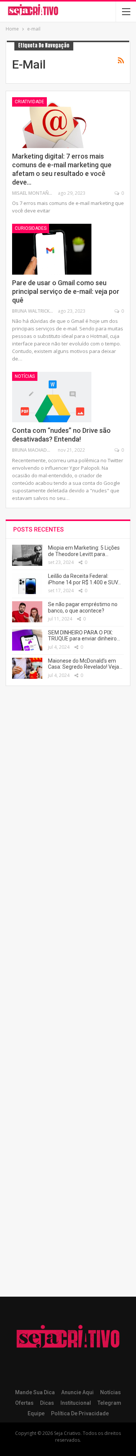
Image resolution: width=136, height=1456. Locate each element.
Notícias (25, 376)
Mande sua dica (35, 1392)
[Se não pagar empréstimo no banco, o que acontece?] (27, 611)
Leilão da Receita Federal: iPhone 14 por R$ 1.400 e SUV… (84, 579)
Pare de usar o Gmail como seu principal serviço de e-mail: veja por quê (65, 291)
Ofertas (24, 1403)
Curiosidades (30, 228)
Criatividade (29, 101)
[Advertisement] (68, 995)
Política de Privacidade (80, 1413)
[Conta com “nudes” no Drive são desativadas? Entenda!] (51, 397)
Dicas (47, 1403)
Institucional (75, 1403)
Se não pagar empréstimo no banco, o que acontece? (82, 607)
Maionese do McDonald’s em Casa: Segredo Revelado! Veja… (85, 664)
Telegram (109, 1403)
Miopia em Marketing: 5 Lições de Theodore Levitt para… (84, 551)
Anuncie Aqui (77, 1392)
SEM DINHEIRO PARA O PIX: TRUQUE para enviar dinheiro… (84, 635)
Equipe (36, 1413)
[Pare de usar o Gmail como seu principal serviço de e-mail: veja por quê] (51, 249)
